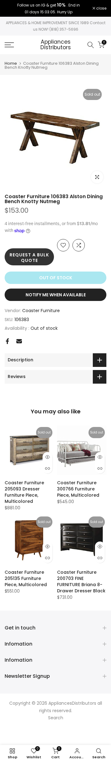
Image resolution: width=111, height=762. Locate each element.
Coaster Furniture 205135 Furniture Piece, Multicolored (26, 578)
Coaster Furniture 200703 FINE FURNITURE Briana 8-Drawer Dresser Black (81, 581)
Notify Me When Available (56, 295)
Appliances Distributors (55, 44)
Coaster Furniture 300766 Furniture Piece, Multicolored (78, 489)
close (100, 8)
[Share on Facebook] (7, 341)
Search (55, 718)
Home (11, 63)
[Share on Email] (19, 341)
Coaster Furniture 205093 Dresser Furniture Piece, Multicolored (24, 492)
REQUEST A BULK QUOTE (29, 257)
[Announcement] (48, 8)
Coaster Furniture (41, 310)
